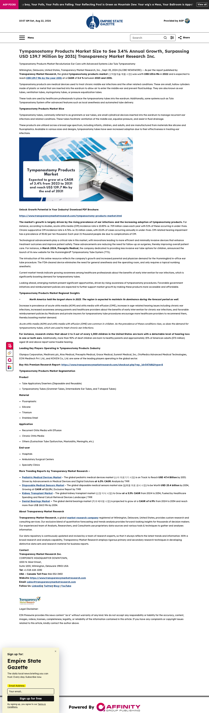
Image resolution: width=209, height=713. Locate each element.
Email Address (16, 685)
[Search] (165, 37)
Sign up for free (31, 698)
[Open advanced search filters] (172, 37)
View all (202, 4)
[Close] (55, 651)
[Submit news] (9, 345)
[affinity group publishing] (9, 360)
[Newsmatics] (9, 367)
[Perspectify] (9, 353)
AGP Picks (9, 4)
